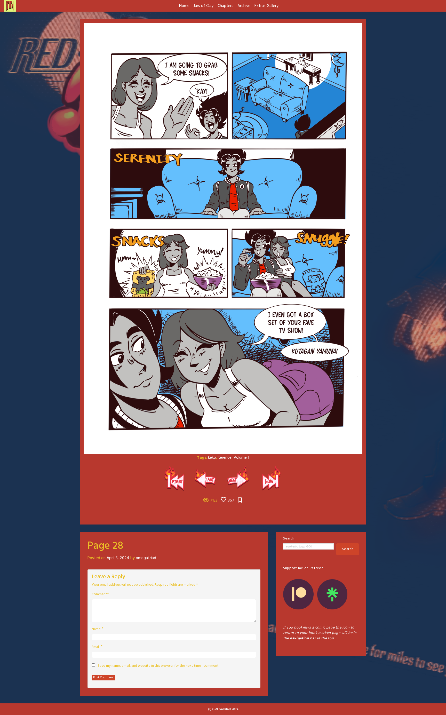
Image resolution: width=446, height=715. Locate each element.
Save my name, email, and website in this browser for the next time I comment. (158, 666)
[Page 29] (239, 478)
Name (96, 629)
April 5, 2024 (118, 558)
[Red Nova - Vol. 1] (176, 478)
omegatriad (146, 558)
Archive (243, 6)
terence (225, 457)
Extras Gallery (266, 6)
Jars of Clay (203, 6)
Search (288, 538)
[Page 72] (270, 478)
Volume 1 (241, 457)
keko (212, 457)
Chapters (225, 6)
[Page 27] (207, 478)
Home (184, 6)
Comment (99, 594)
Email (96, 647)
